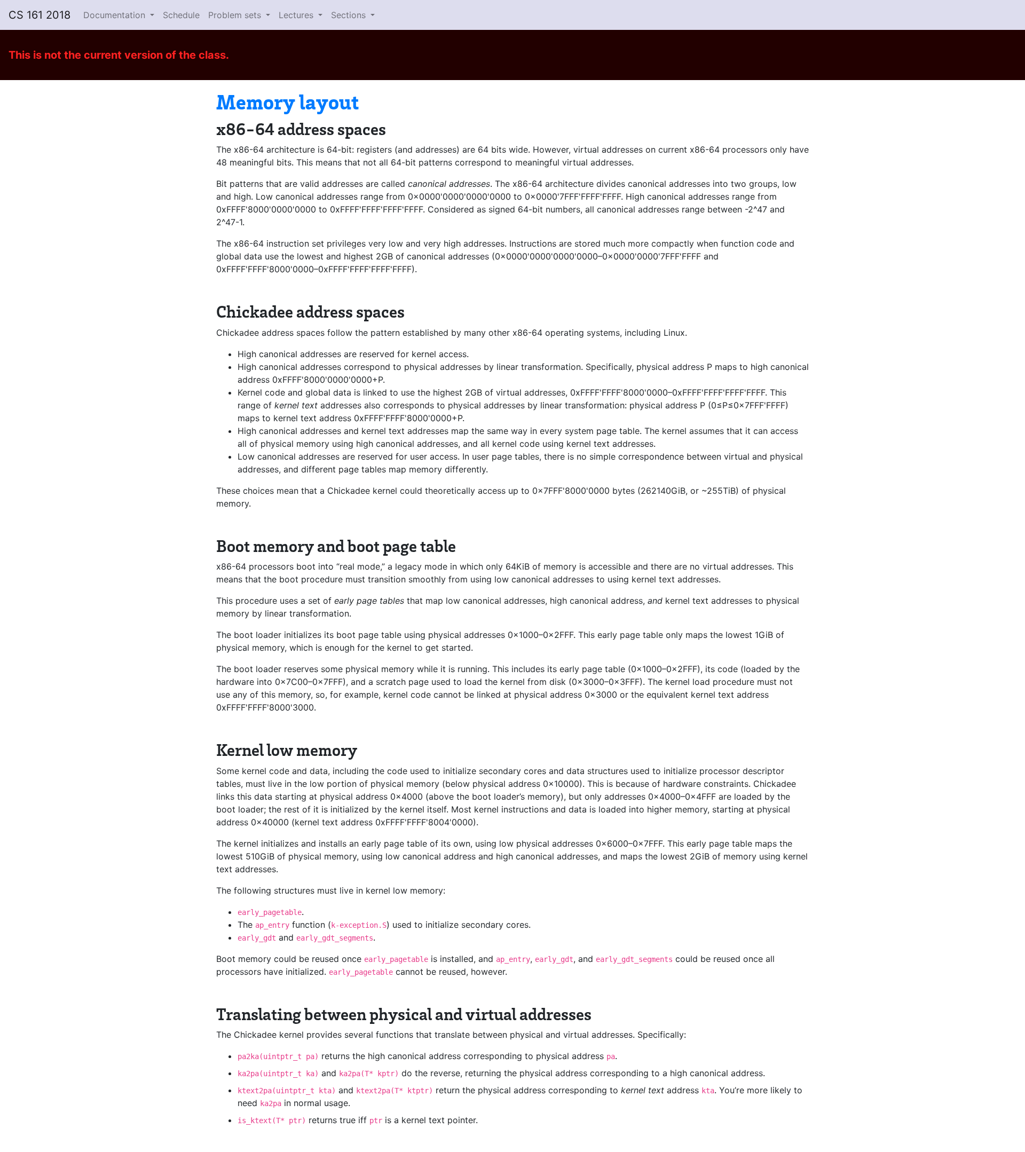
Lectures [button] (297, 15)
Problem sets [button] (236, 15)
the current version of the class (145, 55)
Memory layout (287, 101)
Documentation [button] (115, 15)
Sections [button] (349, 15)
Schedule (181, 15)
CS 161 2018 (39, 15)
